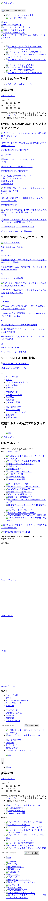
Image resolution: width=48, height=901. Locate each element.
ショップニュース (14, 385)
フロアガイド (12, 392)
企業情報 (10, 415)
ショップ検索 (12, 377)
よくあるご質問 (13, 402)
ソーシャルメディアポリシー (19, 412)
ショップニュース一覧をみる (14, 352)
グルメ (9, 380)
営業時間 (10, 400)
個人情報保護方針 (14, 407)
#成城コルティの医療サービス (19, 84)
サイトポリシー (13, 410)
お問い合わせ (12, 417)
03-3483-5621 (11, 451)
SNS (2, 761)
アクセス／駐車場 (14, 395)
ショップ (11, 115)
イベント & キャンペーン (17, 382)
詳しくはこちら (8, 96)
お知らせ (10, 387)
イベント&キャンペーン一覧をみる (16, 231)
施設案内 (10, 397)
